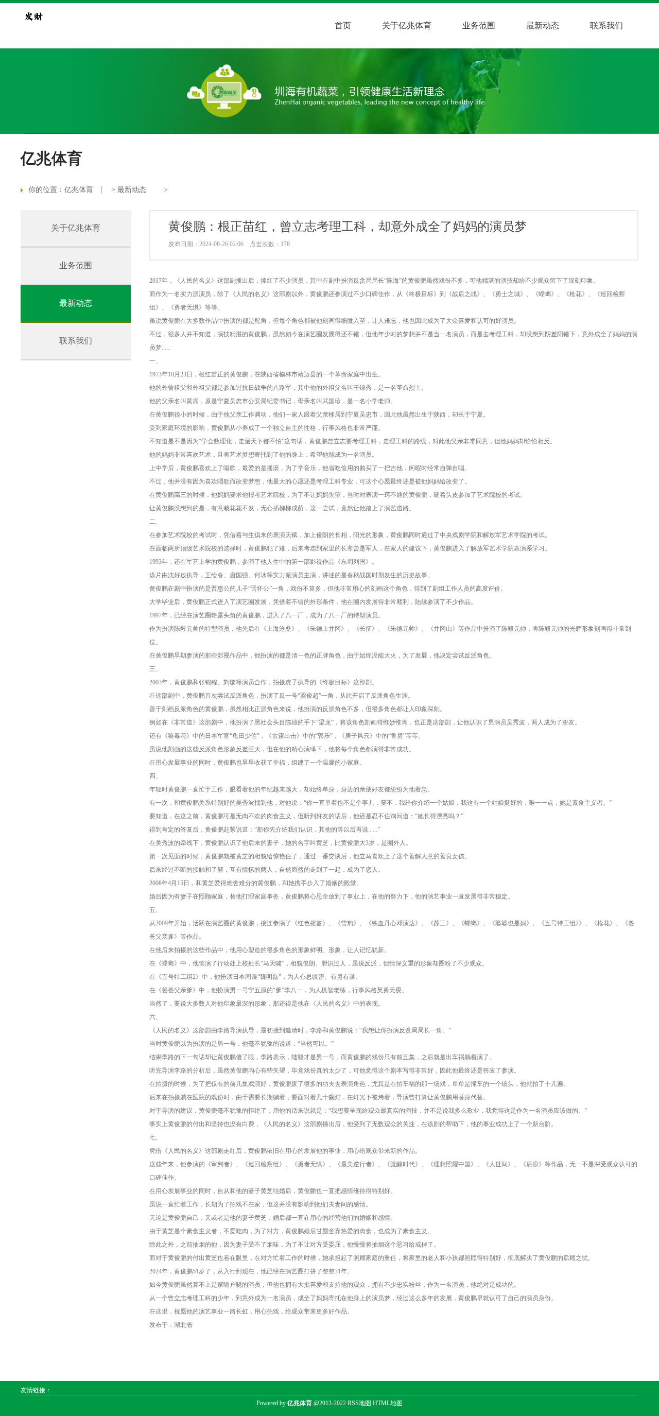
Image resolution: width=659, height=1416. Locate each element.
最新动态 (542, 25)
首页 (343, 25)
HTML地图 (388, 1403)
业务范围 (478, 25)
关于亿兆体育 (406, 25)
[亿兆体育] (33, 16)
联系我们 (606, 25)
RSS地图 (359, 1403)
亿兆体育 (78, 190)
